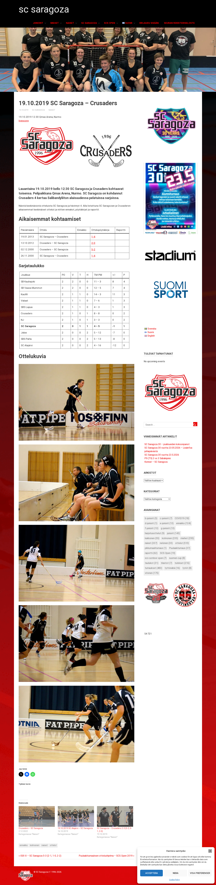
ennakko (24, 845)
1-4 (93, 236)
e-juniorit (167, 523)
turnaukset (153, 568)
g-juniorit (168, 528)
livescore (24, 120)
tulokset (182, 563)
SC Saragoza (44, 9)
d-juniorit (151, 523)
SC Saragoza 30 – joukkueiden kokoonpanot (167, 444)
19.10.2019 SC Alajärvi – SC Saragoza (75, 828)
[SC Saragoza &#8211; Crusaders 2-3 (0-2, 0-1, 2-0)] (115, 816)
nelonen (166, 543)
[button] (210, 851)
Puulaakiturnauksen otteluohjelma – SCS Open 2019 (106, 855)
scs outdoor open (155, 558)
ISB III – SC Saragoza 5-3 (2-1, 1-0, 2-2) (40, 855)
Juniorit (38, 23)
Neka (175, 873)
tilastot (166, 563)
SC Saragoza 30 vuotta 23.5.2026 (161, 454)
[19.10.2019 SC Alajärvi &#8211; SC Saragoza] (76, 816)
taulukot (151, 563)
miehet (187, 538)
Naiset (70, 23)
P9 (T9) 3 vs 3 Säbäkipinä (157, 458)
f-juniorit (151, 528)
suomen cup (177, 558)
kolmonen (34, 845)
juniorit (173, 533)
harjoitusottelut (154, 533)
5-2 (93, 249)
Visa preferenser (200, 873)
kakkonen (152, 538)
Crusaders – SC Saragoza (31, 828)
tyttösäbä (172, 568)
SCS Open (109, 23)
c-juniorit (166, 518)
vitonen (152, 573)
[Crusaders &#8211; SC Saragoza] (37, 816)
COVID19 (182, 518)
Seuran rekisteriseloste (179, 23)
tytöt (186, 568)
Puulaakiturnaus (179, 548)
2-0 (93, 243)
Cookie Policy (174, 880)
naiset (45, 845)
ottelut (53, 845)
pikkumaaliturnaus (155, 548)
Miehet (54, 23)
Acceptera (151, 873)
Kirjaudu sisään (149, 23)
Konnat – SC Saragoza (156, 461)
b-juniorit (151, 518)
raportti (151, 553)
